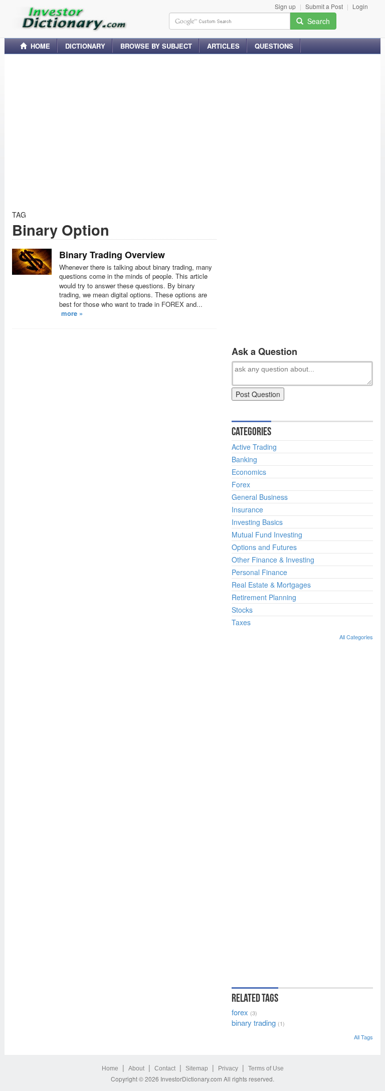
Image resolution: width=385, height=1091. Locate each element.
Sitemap (196, 1068)
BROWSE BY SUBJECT (156, 46)
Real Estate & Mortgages (271, 585)
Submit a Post (324, 6)
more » (72, 313)
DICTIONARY (85, 46)
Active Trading (254, 447)
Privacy (228, 1068)
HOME (38, 46)
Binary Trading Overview (112, 254)
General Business (260, 497)
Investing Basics (257, 522)
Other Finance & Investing (273, 560)
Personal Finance (259, 572)
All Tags (363, 1037)
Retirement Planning (264, 597)
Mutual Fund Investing (267, 534)
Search (316, 21)
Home (110, 1068)
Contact (164, 1068)
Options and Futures (264, 547)
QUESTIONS (274, 46)
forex (240, 1012)
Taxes (241, 622)
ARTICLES (223, 46)
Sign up (285, 6)
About (136, 1068)
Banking (244, 459)
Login (360, 6)
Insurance (247, 509)
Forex (241, 484)
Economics (249, 472)
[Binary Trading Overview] (32, 262)
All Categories (356, 637)
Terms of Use (266, 1068)
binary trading (254, 1022)
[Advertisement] (192, 132)
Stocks (242, 610)
